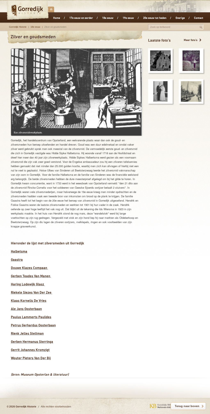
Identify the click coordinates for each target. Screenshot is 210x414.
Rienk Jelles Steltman (27, 333)
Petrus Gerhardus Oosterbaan (33, 325)
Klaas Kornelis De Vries (28, 301)
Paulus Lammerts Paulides (31, 317)
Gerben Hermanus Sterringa (32, 342)
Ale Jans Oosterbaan (26, 309)
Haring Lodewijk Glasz (28, 284)
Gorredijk (27, 10)
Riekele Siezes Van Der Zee (31, 292)
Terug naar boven (187, 406)
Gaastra (17, 260)
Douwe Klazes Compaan (29, 268)
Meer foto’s (190, 40)
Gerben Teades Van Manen (31, 276)
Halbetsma (19, 251)
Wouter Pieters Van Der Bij (31, 358)
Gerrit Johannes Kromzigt (30, 350)
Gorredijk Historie (17, 27)
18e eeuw (35, 27)
